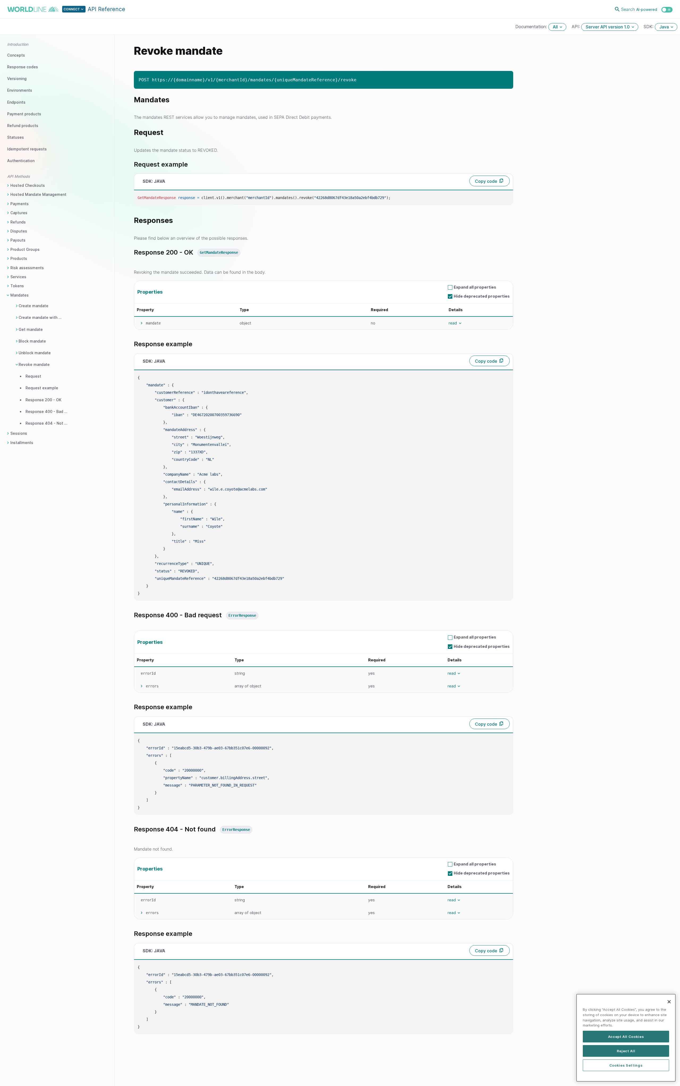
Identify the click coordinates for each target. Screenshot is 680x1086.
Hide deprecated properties (482, 296)
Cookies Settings (626, 1065)
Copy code (486, 181)
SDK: (649, 26)
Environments (19, 90)
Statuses (15, 137)
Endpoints (16, 102)
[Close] (669, 1002)
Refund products (22, 125)
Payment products (24, 114)
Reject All (626, 1051)
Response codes (22, 67)
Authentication (21, 160)
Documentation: (531, 26)
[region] (626, 1038)
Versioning (17, 78)
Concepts (16, 55)
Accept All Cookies (626, 1036)
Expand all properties (475, 287)
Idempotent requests (27, 149)
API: (576, 26)
